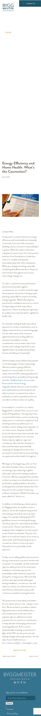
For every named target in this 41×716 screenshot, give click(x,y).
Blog (8, 32)
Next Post (33, 656)
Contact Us (30, 3)
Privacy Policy (12, 713)
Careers (10, 709)
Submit (9, 703)
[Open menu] (22, 3)
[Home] (8, 7)
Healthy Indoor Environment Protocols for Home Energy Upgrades (18, 383)
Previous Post (9, 656)
